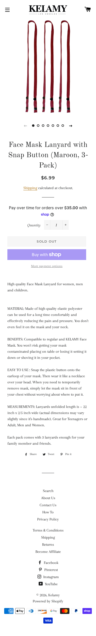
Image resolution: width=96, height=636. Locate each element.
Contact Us (48, 505)
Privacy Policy (48, 519)
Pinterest (50, 570)
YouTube (51, 584)
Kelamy (54, 595)
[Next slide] (70, 125)
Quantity (34, 225)
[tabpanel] (48, 66)
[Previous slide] (25, 125)
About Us (48, 498)
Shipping (30, 188)
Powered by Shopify (48, 601)
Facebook (50, 562)
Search (48, 491)
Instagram (50, 577)
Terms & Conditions (48, 530)
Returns (48, 544)
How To (48, 512)
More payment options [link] (47, 266)
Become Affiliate (48, 551)
